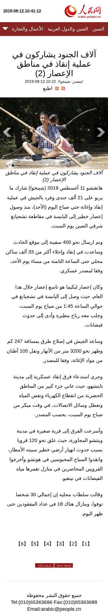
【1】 (85, 544)
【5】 (35, 544)
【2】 (73, 544)
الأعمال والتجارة (27, 29)
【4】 (47, 544)
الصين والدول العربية (68, 29)
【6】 (22, 544)
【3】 (60, 544)
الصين (98, 29)
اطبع (47, 88)
